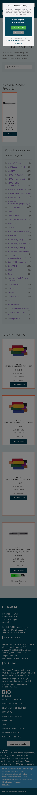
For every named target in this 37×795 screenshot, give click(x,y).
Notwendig (17, 20)
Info (23, 20)
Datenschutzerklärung (12, 40)
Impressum (18, 44)
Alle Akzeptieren (18, 28)
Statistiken (17, 22)
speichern (18, 33)
